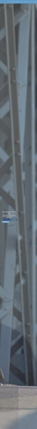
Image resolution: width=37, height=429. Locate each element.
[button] (35, 1)
